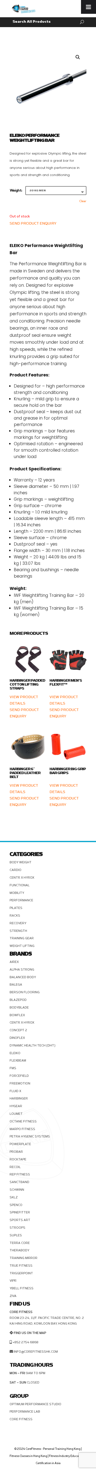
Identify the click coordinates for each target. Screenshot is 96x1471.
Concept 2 (18, 1030)
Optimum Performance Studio (35, 1404)
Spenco (16, 1205)
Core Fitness (21, 1419)
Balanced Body (23, 977)
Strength (18, 931)
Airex (14, 962)
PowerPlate (20, 1144)
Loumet (16, 1114)
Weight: (16, 190)
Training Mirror (23, 1258)
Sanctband (19, 1182)
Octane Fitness (23, 1121)
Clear (82, 201)
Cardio (15, 870)
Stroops (17, 1227)
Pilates (16, 908)
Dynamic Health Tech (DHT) (32, 1045)
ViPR (13, 1280)
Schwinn (17, 1189)
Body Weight (21, 862)
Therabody (19, 1250)
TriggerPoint (21, 1273)
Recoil (15, 1167)
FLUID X (15, 1091)
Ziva (13, 1296)
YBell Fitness (21, 1288)
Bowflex (17, 1015)
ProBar (16, 1151)
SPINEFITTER (20, 1212)
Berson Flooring (25, 992)
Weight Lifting (22, 946)
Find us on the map (30, 1333)
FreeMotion (20, 1083)
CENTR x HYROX (22, 877)
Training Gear (22, 938)
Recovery (18, 923)
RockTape (18, 1159)
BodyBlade (19, 1007)
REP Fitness (20, 1174)
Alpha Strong (22, 969)
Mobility (17, 893)
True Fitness (21, 1265)
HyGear (16, 1106)
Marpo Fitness (22, 1129)
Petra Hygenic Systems (30, 1136)
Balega (16, 984)
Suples (16, 1235)
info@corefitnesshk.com (36, 1351)
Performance (21, 900)
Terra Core (20, 1243)
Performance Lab (25, 1411)
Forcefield (19, 1076)
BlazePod (18, 1000)
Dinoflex (17, 1038)
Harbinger (19, 1098)
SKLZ (14, 1197)
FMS (13, 1068)
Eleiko (15, 1053)
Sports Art (20, 1220)
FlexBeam (18, 1060)
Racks (15, 915)
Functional (20, 885)
